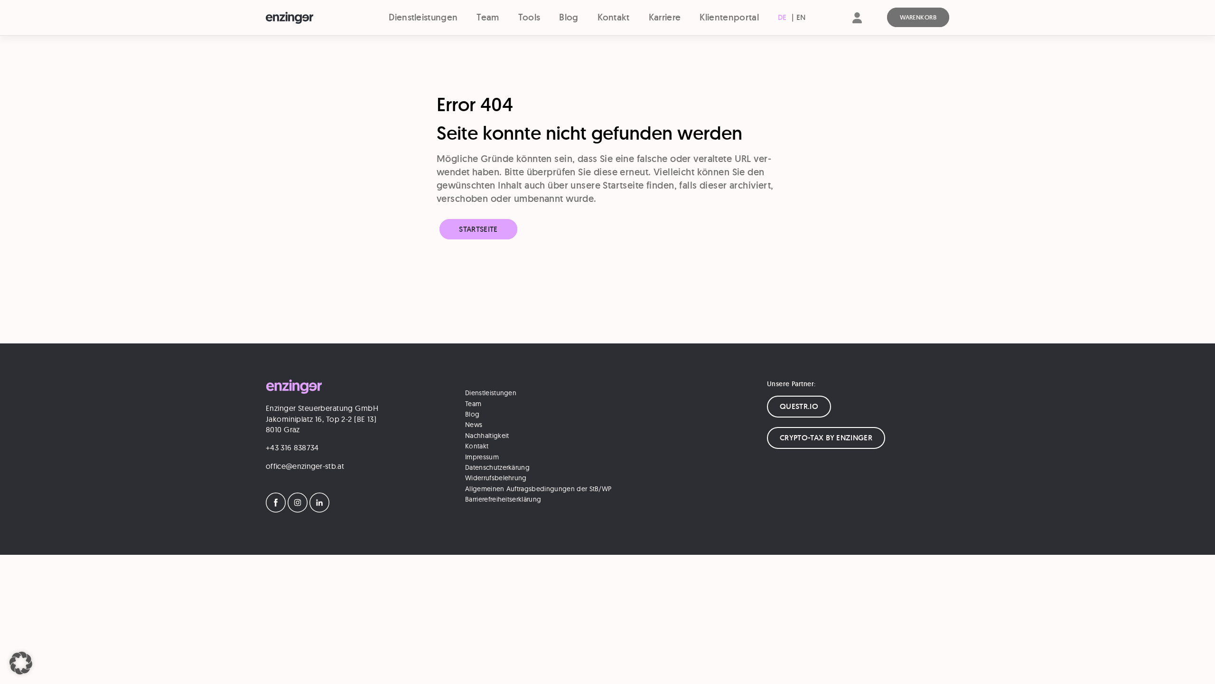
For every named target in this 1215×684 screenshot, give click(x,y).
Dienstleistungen (423, 17)
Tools (529, 17)
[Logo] (307, 18)
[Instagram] (298, 509)
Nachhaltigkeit (487, 435)
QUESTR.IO (799, 406)
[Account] (857, 26)
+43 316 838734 (292, 447)
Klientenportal (729, 17)
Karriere (665, 17)
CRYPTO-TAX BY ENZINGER (826, 438)
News (473, 424)
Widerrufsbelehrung (496, 478)
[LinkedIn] (319, 509)
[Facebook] (276, 509)
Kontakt (614, 17)
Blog (568, 17)
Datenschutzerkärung (497, 467)
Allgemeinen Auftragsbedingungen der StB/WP (538, 488)
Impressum (482, 457)
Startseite (478, 229)
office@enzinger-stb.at (305, 466)
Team (488, 17)
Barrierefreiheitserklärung (503, 499)
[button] (21, 663)
